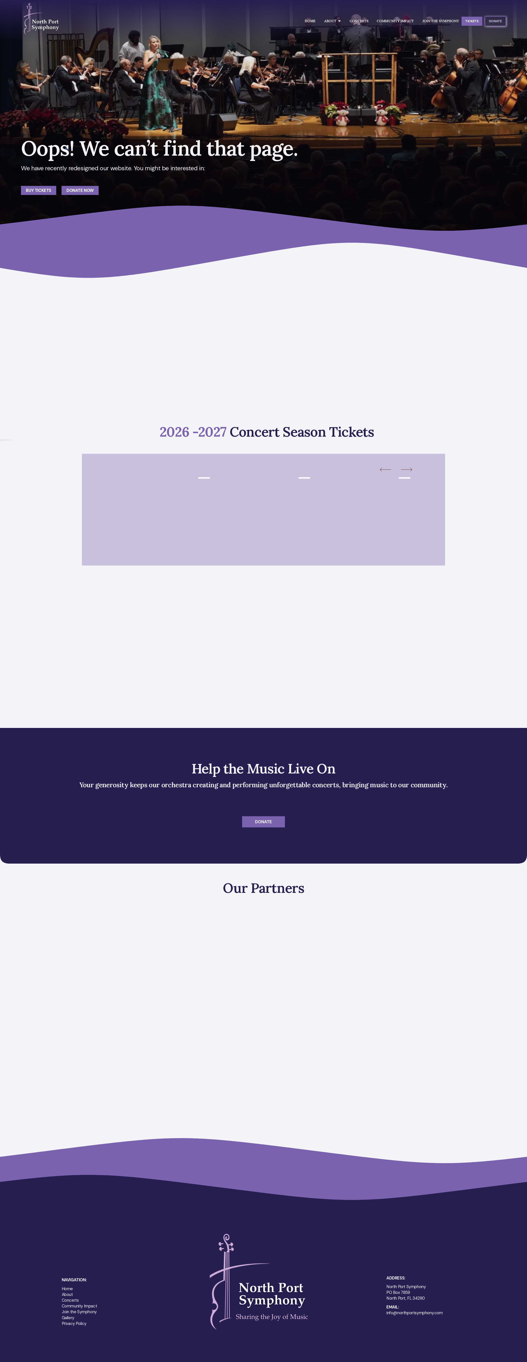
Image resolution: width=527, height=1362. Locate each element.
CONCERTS (359, 21)
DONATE (495, 21)
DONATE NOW (80, 190)
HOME (310, 21)
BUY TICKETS (38, 190)
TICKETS (471, 21)
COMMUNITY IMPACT (395, 21)
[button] (389, 470)
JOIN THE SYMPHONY (440, 21)
